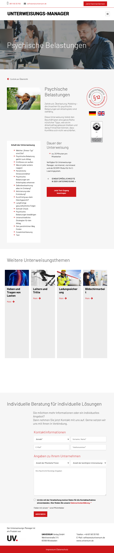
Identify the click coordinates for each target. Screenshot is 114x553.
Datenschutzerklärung (80, 503)
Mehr (9, 301)
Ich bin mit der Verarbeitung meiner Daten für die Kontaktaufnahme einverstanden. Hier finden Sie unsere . (66, 501)
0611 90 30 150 (15, 3)
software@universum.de (36, 3)
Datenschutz (62, 549)
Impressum (51, 549)
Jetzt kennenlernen (95, 3)
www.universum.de (85, 540)
